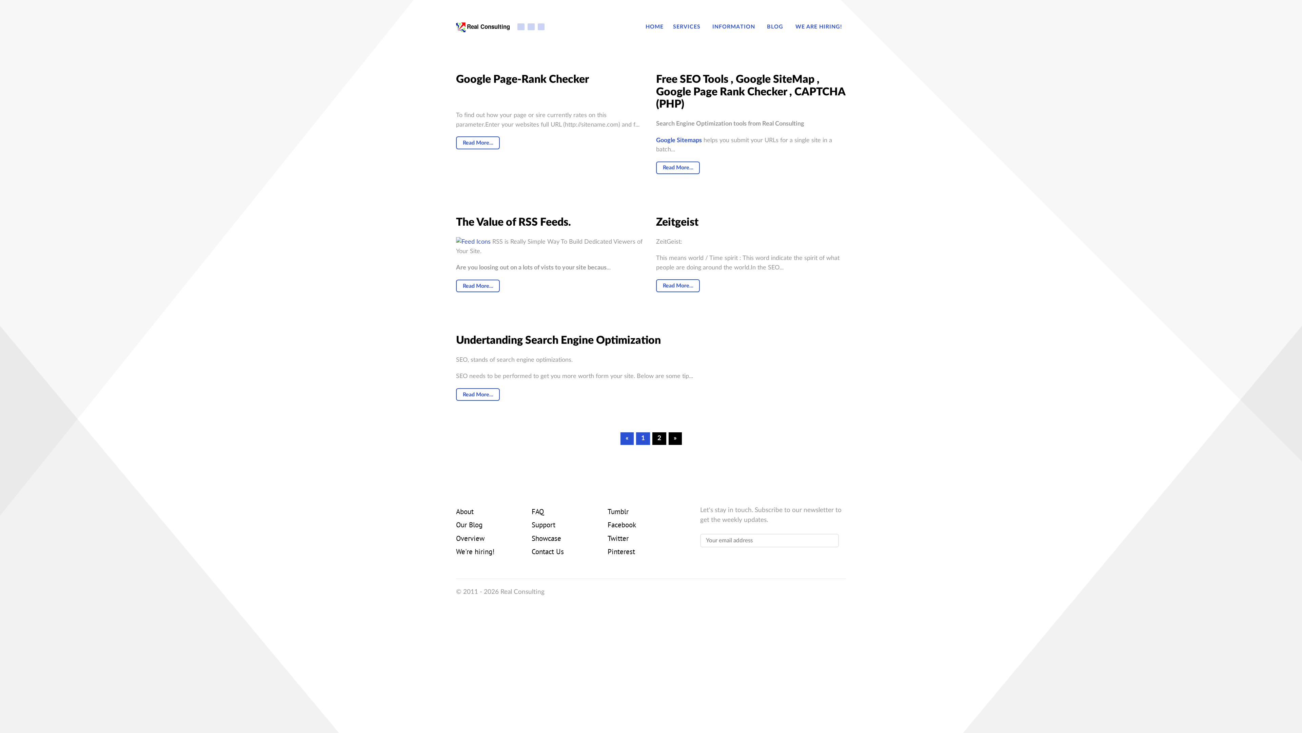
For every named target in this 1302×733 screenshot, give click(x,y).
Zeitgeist (677, 222)
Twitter (618, 539)
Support (543, 525)
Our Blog (469, 525)
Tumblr (618, 512)
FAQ (538, 512)
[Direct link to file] (473, 242)
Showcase (546, 539)
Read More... (478, 143)
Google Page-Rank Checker (522, 79)
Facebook (622, 525)
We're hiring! (475, 552)
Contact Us (548, 552)
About (465, 512)
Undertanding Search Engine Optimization (558, 340)
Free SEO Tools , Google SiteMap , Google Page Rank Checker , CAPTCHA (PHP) (750, 92)
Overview (470, 539)
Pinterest (621, 552)
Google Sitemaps (679, 140)
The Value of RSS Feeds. (513, 222)
